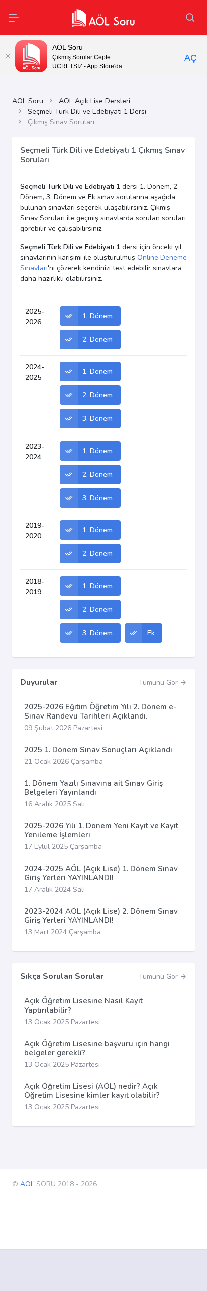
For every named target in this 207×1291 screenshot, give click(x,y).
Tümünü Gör (159, 682)
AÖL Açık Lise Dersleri (94, 101)
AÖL (27, 1184)
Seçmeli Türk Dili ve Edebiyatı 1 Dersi (87, 111)
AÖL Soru (27, 101)
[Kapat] (8, 56)
